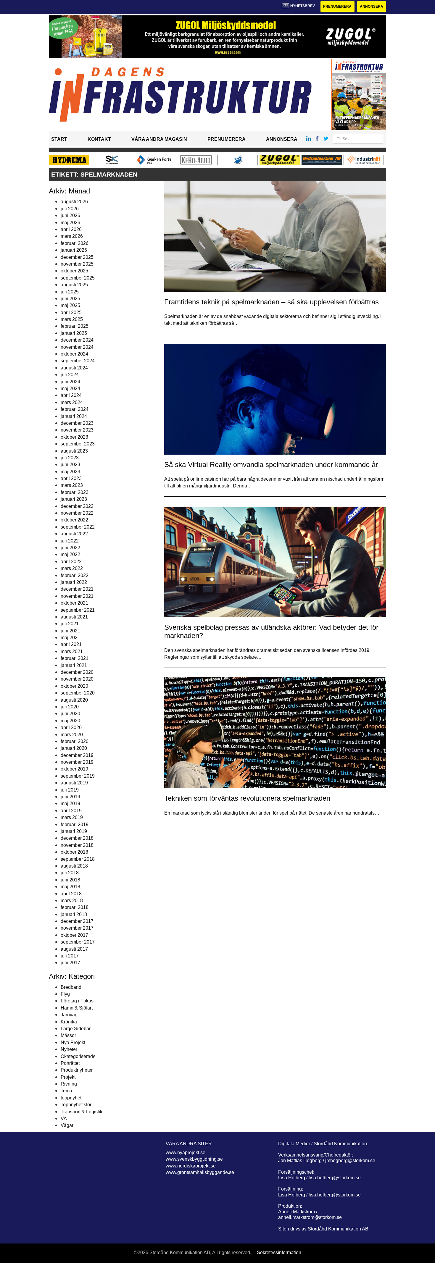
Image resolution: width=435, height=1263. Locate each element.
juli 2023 (70, 457)
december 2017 (77, 921)
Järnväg (69, 1014)
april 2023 (71, 478)
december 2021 (77, 589)
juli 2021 (70, 623)
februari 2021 (74, 658)
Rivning (69, 1083)
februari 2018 (74, 907)
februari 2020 (74, 741)
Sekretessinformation (279, 1252)
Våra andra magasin (159, 139)
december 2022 (77, 506)
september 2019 (78, 776)
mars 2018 (72, 900)
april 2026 (71, 229)
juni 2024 (70, 381)
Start (59, 139)
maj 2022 (70, 554)
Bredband (71, 987)
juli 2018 (70, 872)
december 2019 (77, 755)
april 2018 (71, 893)
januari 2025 (74, 333)
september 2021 (78, 610)
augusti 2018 (74, 865)
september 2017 (78, 941)
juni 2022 (70, 547)
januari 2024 (74, 416)
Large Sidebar (76, 1028)
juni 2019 (70, 796)
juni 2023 (70, 464)
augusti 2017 (74, 949)
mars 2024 (72, 402)
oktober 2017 (74, 935)
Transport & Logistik (81, 1111)
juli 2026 (70, 208)
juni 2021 (70, 630)
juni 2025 (70, 298)
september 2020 (78, 692)
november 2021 (77, 596)
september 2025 (78, 277)
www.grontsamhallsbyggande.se (200, 1172)
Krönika (69, 1021)
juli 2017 (70, 955)
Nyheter (69, 1049)
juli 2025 (70, 291)
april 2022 (71, 561)
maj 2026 (70, 222)
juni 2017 (70, 962)
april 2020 (71, 727)
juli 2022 (70, 540)
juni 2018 (70, 879)
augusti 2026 (74, 201)
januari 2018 (74, 914)
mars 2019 (72, 817)
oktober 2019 (74, 768)
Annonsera (371, 6)
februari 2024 (74, 409)
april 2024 (71, 395)
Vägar (67, 1125)
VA (64, 1118)
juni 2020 (70, 713)
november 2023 (77, 429)
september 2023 (78, 443)
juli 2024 (70, 374)
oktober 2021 (74, 602)
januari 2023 (74, 499)
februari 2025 (74, 326)
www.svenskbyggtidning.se (194, 1159)
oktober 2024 (74, 353)
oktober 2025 (74, 270)
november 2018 (77, 845)
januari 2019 (74, 831)
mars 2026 (72, 236)
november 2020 (77, 678)
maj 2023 (70, 471)
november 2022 (77, 513)
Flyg (65, 993)
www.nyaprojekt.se (185, 1152)
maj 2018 (70, 886)
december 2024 (77, 340)
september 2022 (78, 526)
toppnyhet (71, 1097)
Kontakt (99, 139)
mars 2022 (72, 568)
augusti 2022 (74, 533)
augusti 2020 (74, 699)
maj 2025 (70, 305)
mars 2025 (72, 319)
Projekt (68, 1077)
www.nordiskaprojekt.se (191, 1165)
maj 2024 (70, 388)
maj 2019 (70, 803)
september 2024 (78, 360)
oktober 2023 (74, 437)
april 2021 (71, 644)
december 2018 (77, 838)
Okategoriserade (78, 1056)
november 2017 (77, 928)
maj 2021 (70, 637)
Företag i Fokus (77, 1000)
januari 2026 (74, 250)
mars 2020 (72, 734)
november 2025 (77, 264)
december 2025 (77, 257)
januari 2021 (74, 665)
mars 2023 (72, 485)
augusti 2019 (74, 782)
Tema (66, 1090)
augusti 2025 (74, 284)
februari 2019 (74, 824)
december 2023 (77, 423)
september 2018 (78, 859)
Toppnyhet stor (76, 1104)
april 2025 (71, 312)
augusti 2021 (74, 616)
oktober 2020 (74, 686)
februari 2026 (74, 243)
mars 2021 (72, 651)
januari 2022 (74, 582)
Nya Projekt (73, 1042)
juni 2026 (70, 215)
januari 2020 (74, 748)
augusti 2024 (74, 367)
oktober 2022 (74, 519)
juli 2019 (70, 789)
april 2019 (71, 810)
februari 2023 (74, 492)
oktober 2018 (74, 852)
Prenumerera (337, 6)
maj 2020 (70, 720)
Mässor (68, 1035)
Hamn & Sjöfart (77, 1007)
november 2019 (77, 762)
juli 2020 (70, 706)
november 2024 (77, 347)
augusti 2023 (74, 450)
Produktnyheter (77, 1070)
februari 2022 (74, 575)
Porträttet (70, 1063)
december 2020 (77, 672)
